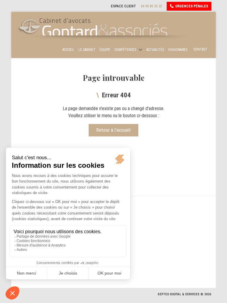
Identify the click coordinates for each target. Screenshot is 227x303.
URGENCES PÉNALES (191, 6)
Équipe (105, 50)
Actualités (155, 50)
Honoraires (177, 50)
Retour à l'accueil (113, 130)
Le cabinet (86, 50)
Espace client (123, 6)
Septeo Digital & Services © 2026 (184, 294)
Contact (200, 49)
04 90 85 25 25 (151, 6)
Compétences (125, 50)
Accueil (68, 50)
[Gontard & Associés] (104, 29)
